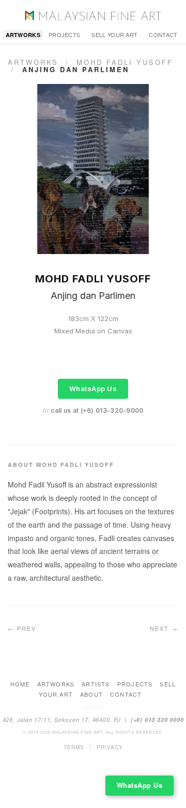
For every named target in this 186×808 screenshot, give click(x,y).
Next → (164, 628)
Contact (163, 34)
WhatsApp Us (93, 388)
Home (20, 684)
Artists (96, 684)
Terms (74, 747)
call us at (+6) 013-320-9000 (97, 410)
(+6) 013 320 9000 (157, 719)
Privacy (110, 747)
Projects (64, 34)
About (91, 694)
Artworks (23, 35)
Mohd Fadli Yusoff (124, 62)
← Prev (22, 628)
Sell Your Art (114, 34)
